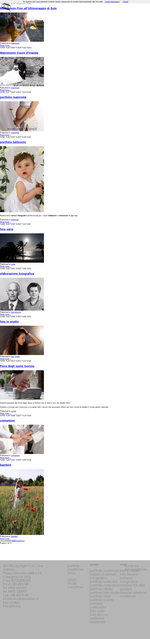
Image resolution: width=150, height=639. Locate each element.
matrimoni (15, 43)
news (71, 573)
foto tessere (129, 574)
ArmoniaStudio (136, 569)
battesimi (15, 220)
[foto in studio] (22, 354)
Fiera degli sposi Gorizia (17, 366)
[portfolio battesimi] (22, 211)
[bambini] (22, 534)
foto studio (15, 356)
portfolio (74, 566)
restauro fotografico (128, 579)
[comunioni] (22, 453)
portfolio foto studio (105, 592)
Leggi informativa (112, 2)
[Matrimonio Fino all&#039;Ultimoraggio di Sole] (22, 41)
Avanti (17, 541)
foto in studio (9, 321)
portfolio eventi (101, 600)
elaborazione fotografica (17, 273)
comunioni (7, 420)
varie (13, 264)
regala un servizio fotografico (103, 576)
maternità (15, 133)
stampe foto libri (132, 585)
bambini (5, 465)
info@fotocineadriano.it (21, 598)
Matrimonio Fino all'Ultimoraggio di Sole (28, 8)
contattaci (76, 587)
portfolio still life (101, 589)
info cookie (11, 602)
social (72, 583)
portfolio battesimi (13, 142)
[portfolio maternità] (22, 130)
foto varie (6, 229)
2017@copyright (15, 566)
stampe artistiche (133, 592)
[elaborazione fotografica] (22, 310)
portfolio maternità (13, 97)
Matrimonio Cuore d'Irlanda (19, 52)
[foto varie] (22, 262)
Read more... (5, 45)
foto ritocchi (16, 312)
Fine (22, 541)
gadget (126, 589)
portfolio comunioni (105, 585)
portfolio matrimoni (104, 570)
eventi (13, 411)
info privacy (12, 606)
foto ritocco (99, 614)
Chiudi (125, 2)
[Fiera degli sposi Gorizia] (22, 399)
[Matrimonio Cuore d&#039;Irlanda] (22, 85)
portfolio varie (100, 596)
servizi (72, 579)
